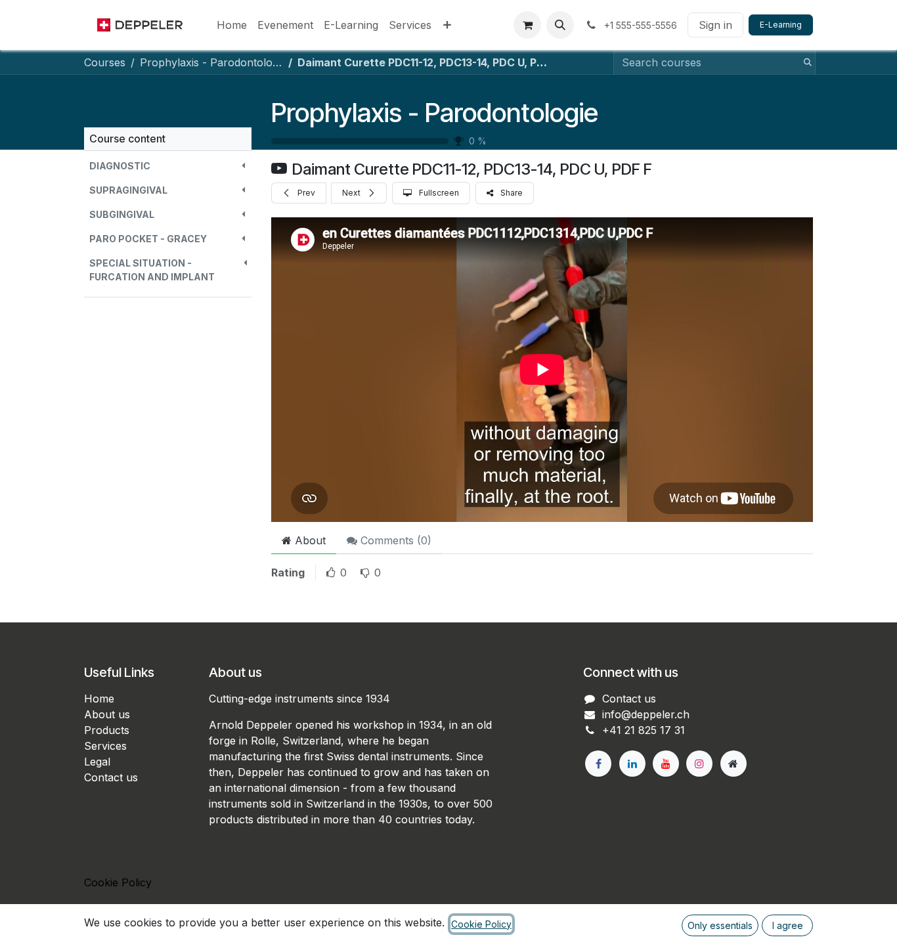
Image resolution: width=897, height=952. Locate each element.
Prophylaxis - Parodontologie (434, 113)
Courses (104, 62)
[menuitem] (231, 25)
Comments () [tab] (394, 540)
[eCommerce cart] (527, 25)
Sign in (715, 25)
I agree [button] (787, 925)
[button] (560, 25)
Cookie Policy (118, 882)
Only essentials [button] (720, 925)
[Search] (804, 62)
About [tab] (309, 540)
